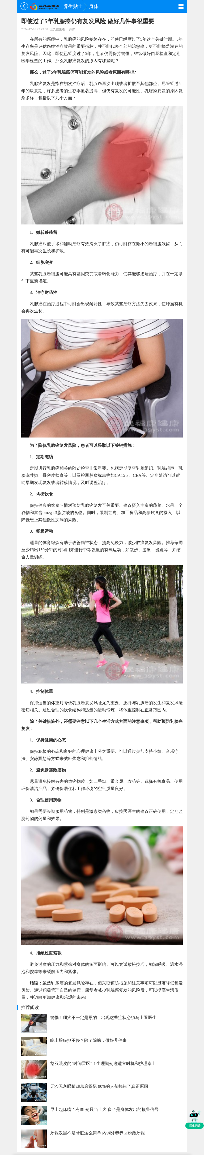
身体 (94, 6)
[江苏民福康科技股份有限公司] (44, 6)
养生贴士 (73, 6)
